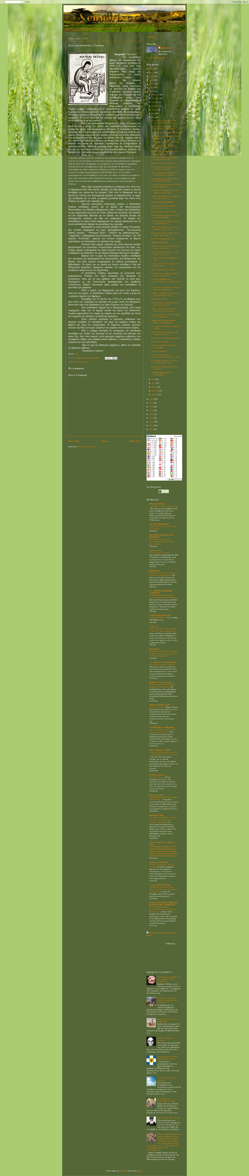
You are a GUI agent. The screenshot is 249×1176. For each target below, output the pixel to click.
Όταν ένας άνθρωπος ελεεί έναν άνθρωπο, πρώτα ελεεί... (165, 228)
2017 (151, 403)
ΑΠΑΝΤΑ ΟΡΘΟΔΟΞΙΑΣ (159, 524)
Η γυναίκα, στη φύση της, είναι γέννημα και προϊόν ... (164, 167)
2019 (151, 91)
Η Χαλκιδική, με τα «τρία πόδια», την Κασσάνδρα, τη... (165, 179)
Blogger (139, 1171)
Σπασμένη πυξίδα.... (159, 299)
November (156, 98)
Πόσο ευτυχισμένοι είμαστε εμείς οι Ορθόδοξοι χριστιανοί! (163, 730)
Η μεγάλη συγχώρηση (160, 341)
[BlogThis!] (108, 358)
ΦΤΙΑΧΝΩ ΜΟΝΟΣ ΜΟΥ (159, 705)
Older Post (135, 441)
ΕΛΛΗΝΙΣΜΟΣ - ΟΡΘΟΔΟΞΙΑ (162, 727)
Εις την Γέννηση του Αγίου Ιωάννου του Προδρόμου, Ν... (166, 185)
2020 (151, 87)
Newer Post (74, 441)
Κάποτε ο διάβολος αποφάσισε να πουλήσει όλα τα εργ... (165, 294)
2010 (151, 429)
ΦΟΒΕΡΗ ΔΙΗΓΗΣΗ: (159, 242)
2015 (151, 410)
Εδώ (76, 353)
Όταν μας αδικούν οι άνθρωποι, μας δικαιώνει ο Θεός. (164, 158)
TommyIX (122, 1171)
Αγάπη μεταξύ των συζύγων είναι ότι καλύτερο (165, 264)
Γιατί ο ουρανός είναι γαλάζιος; (166, 1078)
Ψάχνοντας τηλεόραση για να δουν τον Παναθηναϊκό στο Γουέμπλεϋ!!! (163, 753)
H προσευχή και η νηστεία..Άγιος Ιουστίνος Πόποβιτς (164, 216)
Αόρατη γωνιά (155, 550)
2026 (151, 68)
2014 (151, 414)
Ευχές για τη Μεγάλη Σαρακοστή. (166, 1020)
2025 (151, 72)
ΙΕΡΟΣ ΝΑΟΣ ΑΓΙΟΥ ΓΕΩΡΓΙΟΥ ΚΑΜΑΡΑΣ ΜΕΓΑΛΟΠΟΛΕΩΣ (163, 903)
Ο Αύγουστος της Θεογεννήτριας (162, 664)
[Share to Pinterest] (116, 358)
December (156, 94)
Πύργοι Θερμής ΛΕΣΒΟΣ (160, 750)
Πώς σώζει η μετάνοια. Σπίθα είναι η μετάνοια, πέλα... (163, 121)
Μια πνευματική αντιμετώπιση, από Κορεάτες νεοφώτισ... (164, 173)
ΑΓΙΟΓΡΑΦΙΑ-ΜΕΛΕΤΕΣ (160, 615)
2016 (151, 406)
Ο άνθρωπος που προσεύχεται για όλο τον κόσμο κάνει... (165, 274)
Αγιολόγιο (78, 362)
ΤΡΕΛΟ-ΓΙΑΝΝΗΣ (157, 503)
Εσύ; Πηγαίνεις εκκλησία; (159, 552)
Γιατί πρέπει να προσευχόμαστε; (165, 338)
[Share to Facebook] (113, 358)
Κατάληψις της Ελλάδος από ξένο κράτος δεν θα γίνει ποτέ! (167, 1000)
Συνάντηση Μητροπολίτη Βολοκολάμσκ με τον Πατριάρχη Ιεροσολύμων (162, 909)
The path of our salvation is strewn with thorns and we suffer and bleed (163, 574)
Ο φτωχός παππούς (159, 351)
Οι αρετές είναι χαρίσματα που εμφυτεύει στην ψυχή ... (164, 191)
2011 (151, 425)
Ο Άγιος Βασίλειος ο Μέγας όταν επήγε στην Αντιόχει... (165, 234)
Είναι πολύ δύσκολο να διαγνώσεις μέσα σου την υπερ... (166, 356)
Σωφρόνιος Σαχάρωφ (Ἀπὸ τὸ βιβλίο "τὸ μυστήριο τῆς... (163, 321)
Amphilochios (166, 48)
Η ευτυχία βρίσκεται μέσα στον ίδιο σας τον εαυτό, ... (164, 253)
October (155, 102)
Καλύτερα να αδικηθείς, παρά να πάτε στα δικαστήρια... (165, 288)
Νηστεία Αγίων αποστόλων (162, 163)
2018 (151, 399)
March (154, 387)
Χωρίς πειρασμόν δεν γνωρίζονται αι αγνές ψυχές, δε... (165, 197)
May (153, 379)
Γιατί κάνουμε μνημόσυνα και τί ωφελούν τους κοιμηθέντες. (168, 979)
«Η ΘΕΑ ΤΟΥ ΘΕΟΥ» (157, 617)
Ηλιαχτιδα (154, 648)
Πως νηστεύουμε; (156, 777)
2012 (151, 421)
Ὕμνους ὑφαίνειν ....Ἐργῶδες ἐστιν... (162, 843)
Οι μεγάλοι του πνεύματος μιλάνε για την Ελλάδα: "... (165, 222)
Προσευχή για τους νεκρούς (168, 1117)
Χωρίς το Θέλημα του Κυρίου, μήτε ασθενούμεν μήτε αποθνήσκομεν (162, 629)
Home (104, 441)
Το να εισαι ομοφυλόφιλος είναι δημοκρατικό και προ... (165, 152)
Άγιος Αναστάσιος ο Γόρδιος (163, 269)
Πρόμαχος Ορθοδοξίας (159, 862)
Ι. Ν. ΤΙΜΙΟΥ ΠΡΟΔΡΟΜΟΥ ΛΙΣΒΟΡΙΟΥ (160, 591)
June (153, 117)
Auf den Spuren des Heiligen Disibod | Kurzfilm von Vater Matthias (162, 685)
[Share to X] (111, 358)
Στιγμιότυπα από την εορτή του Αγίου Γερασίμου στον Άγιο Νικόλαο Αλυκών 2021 (163, 889)
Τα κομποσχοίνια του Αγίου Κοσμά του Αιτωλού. (163, 527)
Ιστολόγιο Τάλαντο (157, 774)
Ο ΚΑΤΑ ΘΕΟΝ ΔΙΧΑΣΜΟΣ (162, 202)
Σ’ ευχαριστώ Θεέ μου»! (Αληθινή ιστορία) (165, 327)
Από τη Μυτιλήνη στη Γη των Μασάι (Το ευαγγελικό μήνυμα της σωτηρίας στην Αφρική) (163, 819)
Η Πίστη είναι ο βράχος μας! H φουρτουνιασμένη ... (164, 333)
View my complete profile (156, 57)
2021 (151, 83)
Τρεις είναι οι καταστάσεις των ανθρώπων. (164, 137)
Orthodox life (154, 570)
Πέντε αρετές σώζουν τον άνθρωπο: (162, 146)
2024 (151, 76)
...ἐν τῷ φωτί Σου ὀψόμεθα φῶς (162, 662)
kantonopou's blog (156, 815)
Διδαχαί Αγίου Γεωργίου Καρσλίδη (166, 132)
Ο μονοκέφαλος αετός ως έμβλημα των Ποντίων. (167, 1057)
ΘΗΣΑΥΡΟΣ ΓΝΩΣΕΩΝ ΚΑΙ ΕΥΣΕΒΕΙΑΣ (161, 536)
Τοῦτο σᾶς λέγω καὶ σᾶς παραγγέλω (163, 506)
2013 (151, 418)
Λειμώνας (153, 626)
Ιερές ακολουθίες (156, 795)
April (154, 383)
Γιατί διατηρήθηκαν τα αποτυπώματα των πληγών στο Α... (165, 281)
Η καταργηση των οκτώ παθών (163, 211)
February (155, 390)
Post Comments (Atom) (87, 446)
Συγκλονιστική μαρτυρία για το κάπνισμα (164, 367)
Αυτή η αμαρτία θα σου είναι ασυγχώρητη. (163, 346)
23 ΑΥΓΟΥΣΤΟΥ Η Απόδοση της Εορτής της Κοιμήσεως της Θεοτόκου (163, 596)
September (156, 106)
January (155, 394)
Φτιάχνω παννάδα (157, 707)
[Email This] (106, 358)
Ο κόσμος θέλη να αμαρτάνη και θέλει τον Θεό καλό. (165, 303)
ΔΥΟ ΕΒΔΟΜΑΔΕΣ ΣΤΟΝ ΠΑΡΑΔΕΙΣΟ (161, 373)
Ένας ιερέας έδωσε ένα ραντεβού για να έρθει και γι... (165, 315)
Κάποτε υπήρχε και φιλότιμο (165, 1039)
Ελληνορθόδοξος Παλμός (160, 884)
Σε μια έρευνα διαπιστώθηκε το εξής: (164, 259)
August (154, 109)
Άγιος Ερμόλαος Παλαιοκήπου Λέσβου (166, 1100)
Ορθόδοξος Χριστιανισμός (160, 682)
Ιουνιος (87, 362)
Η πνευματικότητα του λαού (163, 239)
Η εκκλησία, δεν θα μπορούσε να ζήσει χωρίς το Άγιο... (165, 206)
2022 (151, 80)
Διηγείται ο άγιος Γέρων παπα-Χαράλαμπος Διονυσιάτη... (164, 127)
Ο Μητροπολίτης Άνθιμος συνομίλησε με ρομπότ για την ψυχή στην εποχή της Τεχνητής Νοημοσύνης (163, 653)
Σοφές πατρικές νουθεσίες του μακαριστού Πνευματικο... (164, 309)
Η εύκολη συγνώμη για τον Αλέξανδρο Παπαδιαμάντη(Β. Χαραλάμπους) (161, 541)
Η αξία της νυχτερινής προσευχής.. (165, 142)
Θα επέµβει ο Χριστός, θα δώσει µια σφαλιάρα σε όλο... (164, 361)
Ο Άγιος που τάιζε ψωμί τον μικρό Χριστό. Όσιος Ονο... (165, 247)
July (153, 113)
